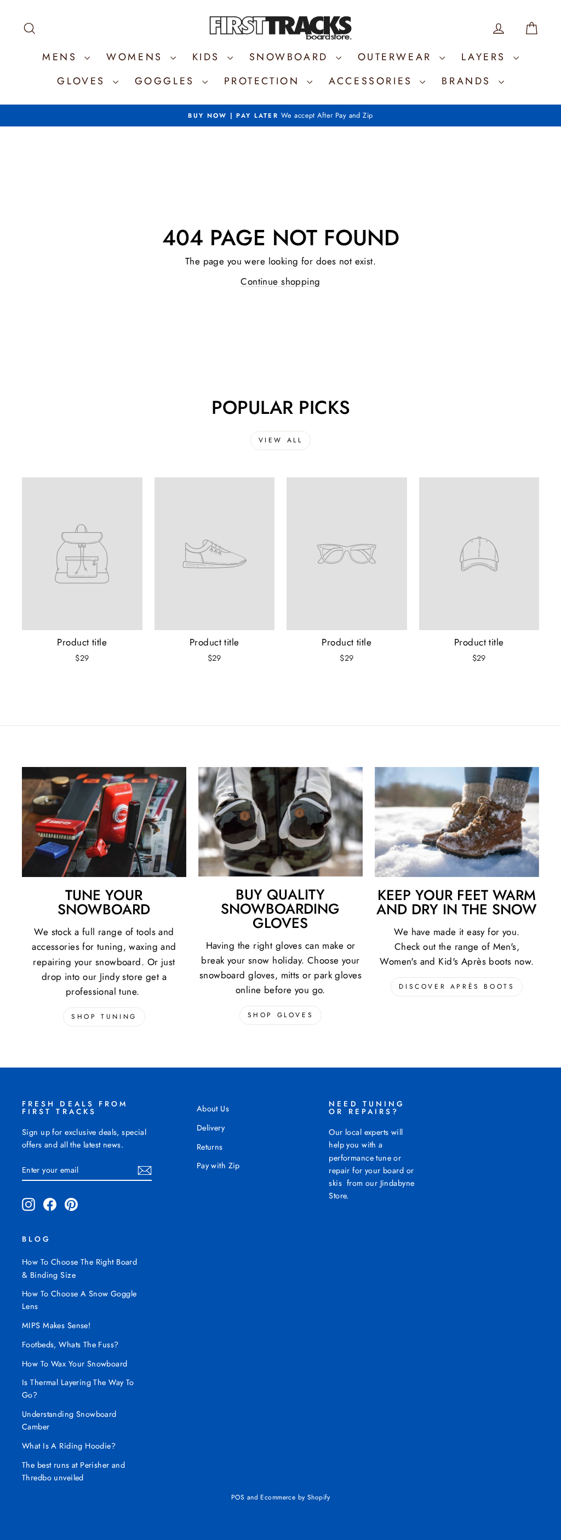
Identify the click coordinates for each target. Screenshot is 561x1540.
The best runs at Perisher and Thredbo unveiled (73, 1471)
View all (281, 440)
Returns (210, 1146)
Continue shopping (280, 281)
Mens (62, 57)
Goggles (167, 81)
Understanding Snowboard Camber (69, 1420)
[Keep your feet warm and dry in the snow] (457, 822)
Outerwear (397, 57)
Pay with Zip (218, 1165)
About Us (213, 1108)
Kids (208, 57)
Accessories (373, 81)
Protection (264, 81)
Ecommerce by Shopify (295, 1497)
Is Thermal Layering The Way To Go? (78, 1388)
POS (237, 1497)
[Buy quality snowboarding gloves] (280, 821)
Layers (486, 57)
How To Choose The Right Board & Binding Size (79, 1268)
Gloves (83, 81)
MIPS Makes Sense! (56, 1325)
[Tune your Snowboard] (104, 822)
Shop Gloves (281, 1015)
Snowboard (291, 57)
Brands (468, 81)
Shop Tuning (104, 1017)
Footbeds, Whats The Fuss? (70, 1344)
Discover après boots (456, 986)
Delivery (211, 1127)
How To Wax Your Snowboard (75, 1363)
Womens (136, 57)
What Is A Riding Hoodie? (69, 1445)
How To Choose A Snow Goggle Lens (79, 1300)
